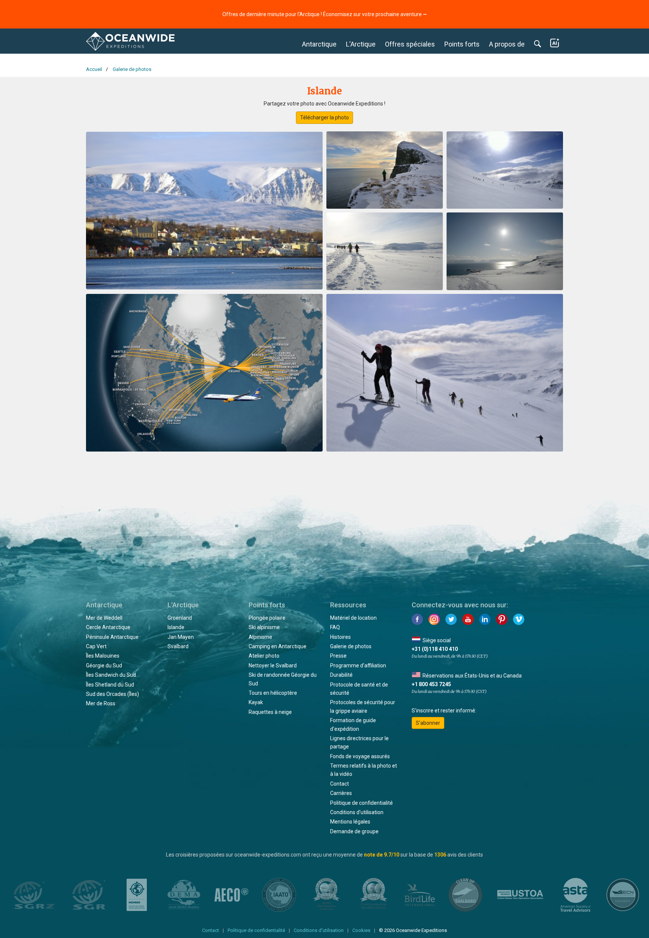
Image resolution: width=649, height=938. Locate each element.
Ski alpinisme (264, 627)
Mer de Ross (100, 703)
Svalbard (178, 646)
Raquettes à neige (270, 712)
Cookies (361, 930)
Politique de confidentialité (361, 803)
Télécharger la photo (324, 117)
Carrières (341, 793)
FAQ (335, 627)
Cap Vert (96, 646)
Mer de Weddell (104, 618)
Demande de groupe (354, 831)
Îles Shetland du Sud (110, 685)
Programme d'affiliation (358, 665)
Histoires (340, 637)
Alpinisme (260, 637)
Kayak (256, 702)
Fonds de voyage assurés (360, 756)
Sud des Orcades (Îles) (112, 694)
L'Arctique (361, 44)
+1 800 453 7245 (431, 684)
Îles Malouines (102, 656)
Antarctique (319, 44)
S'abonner (428, 723)
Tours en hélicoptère (273, 693)
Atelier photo (264, 656)
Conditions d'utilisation (356, 812)
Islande (176, 627)
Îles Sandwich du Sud (111, 675)
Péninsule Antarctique (112, 637)
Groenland (180, 618)
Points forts (462, 44)
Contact (339, 784)
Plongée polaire (267, 618)
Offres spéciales (410, 44)
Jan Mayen (181, 637)
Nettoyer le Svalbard (273, 665)
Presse (338, 656)
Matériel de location (353, 618)
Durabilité (341, 675)
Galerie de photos (350, 646)
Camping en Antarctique (277, 646)
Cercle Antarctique (108, 627)
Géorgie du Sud (104, 665)
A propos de (507, 44)
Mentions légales (350, 822)
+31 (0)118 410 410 (435, 649)
